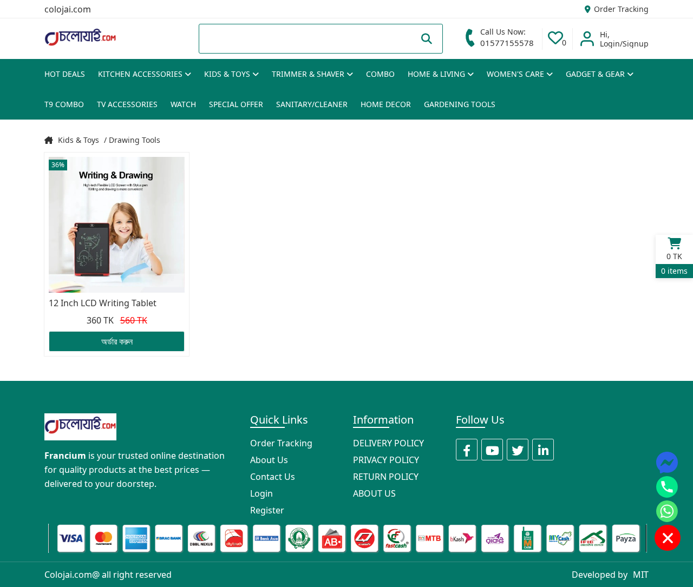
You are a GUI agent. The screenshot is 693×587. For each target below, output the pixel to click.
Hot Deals (64, 74)
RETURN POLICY (386, 477)
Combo (380, 74)
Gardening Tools (459, 104)
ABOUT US (374, 493)
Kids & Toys (228, 74)
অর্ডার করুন (117, 341)
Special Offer (236, 104)
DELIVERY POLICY (388, 443)
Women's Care (516, 74)
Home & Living (437, 74)
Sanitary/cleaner (312, 104)
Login (261, 493)
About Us (269, 460)
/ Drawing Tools (132, 140)
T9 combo (64, 104)
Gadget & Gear (596, 74)
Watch (183, 104)
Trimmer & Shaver (309, 74)
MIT (641, 575)
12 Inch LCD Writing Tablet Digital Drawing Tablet (102, 303)
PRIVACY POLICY (386, 460)
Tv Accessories (127, 104)
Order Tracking (620, 9)
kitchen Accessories (141, 74)
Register (267, 510)
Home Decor (386, 104)
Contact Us (272, 477)
